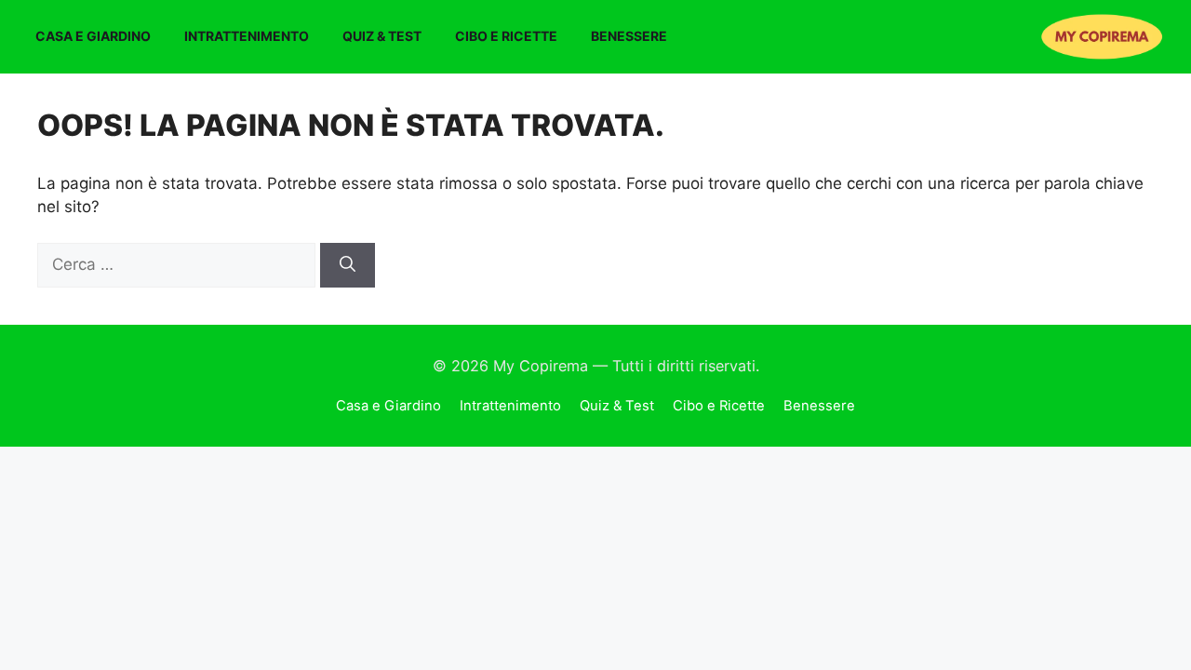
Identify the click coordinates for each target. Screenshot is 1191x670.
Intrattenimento (246, 36)
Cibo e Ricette (506, 36)
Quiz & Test (382, 36)
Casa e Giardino (93, 36)
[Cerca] (347, 265)
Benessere (629, 36)
